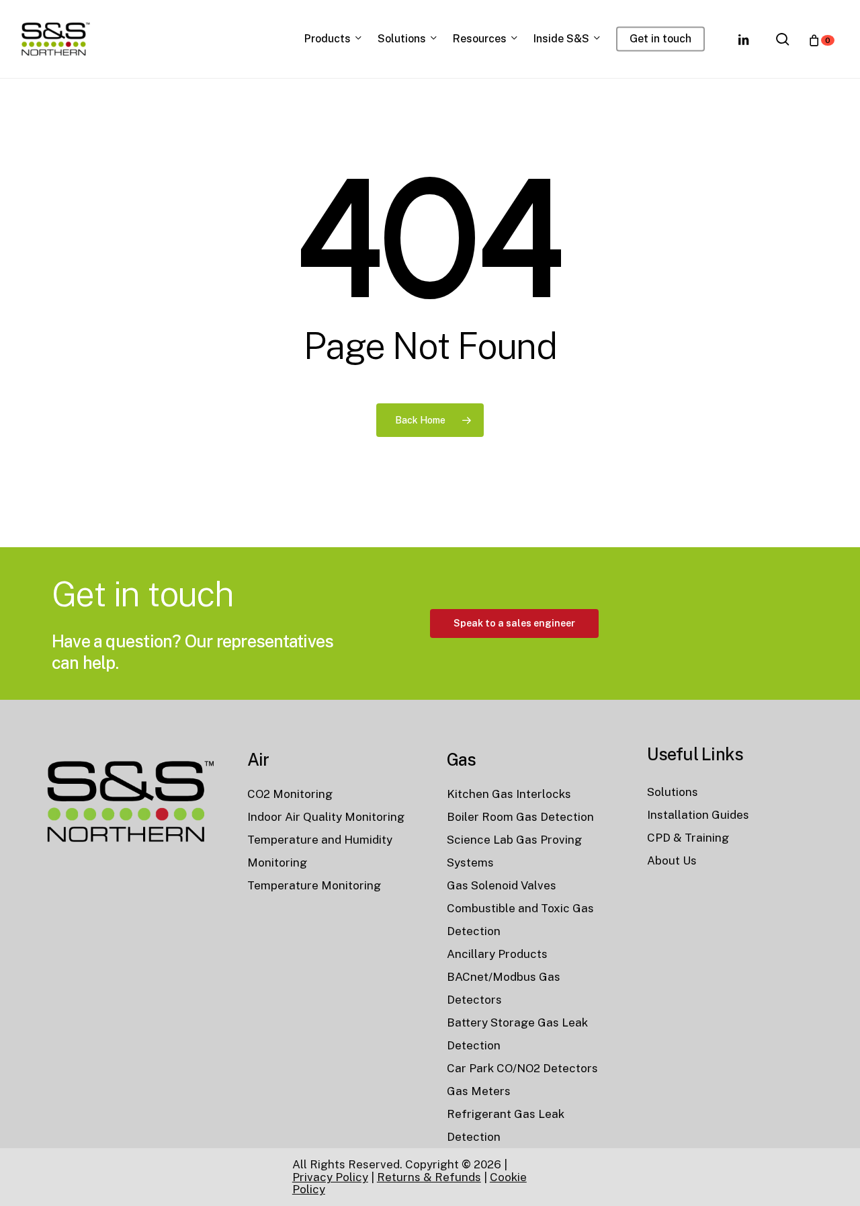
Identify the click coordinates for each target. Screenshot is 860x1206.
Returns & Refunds (429, 1177)
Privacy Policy (330, 1177)
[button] (514, 623)
